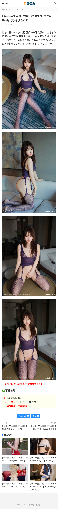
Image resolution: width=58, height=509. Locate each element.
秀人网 (16, 10)
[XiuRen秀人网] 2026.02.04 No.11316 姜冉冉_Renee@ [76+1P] (43, 486)
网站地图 (38, 505)
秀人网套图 (6, 10)
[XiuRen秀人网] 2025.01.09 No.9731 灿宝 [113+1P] (14, 427)
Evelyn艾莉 (24, 416)
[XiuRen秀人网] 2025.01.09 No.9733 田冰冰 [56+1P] (43, 427)
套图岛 (29, 3)
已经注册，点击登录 (17, 405)
